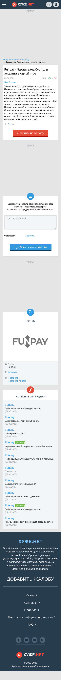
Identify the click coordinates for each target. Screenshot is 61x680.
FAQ (31, 624)
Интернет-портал (17, 381)
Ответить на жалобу (30, 133)
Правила (30, 609)
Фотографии (10, 235)
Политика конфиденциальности (30, 617)
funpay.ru (12, 372)
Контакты (30, 602)
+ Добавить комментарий (30, 247)
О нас (30, 595)
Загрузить (30, 235)
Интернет (13, 378)
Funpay (9, 404)
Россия (11, 124)
